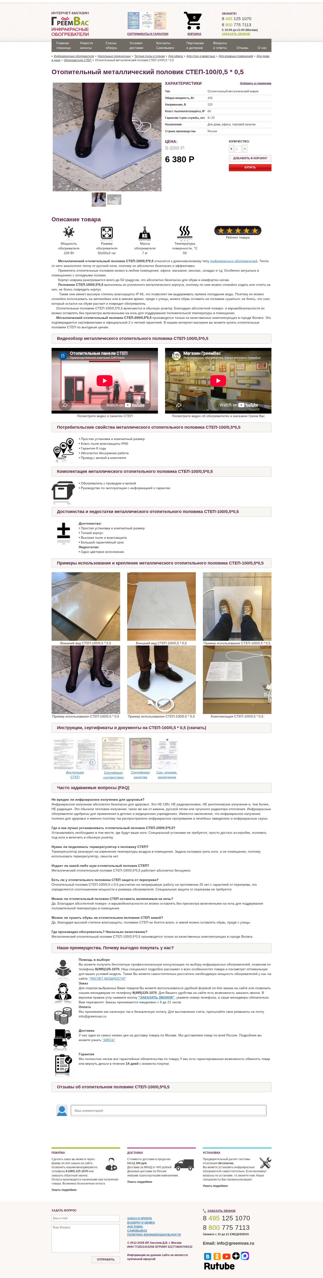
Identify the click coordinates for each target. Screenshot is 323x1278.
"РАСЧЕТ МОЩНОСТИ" (107, 978)
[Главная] (70, 23)
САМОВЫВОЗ (137, 1230)
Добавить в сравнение (255, 83)
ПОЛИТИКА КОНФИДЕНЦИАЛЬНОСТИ (154, 1234)
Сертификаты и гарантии (147, 34)
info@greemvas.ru (235, 1243)
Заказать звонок (236, 34)
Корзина (194, 34)
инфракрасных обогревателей (234, 261)
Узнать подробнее (64, 1190)
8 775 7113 (236, 24)
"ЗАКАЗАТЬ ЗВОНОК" (156, 997)
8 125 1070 (236, 18)
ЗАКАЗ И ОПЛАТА (139, 1218)
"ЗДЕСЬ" (108, 1040)
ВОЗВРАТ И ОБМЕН (141, 1222)
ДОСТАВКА (135, 1226)
